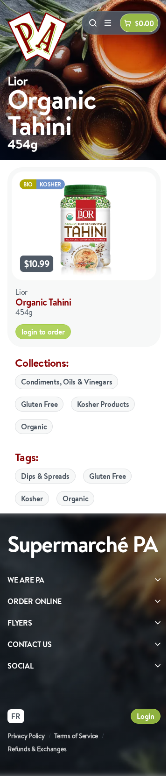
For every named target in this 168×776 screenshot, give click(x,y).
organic (75, 498)
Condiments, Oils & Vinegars (66, 382)
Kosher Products (103, 404)
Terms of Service (76, 735)
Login (145, 716)
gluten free (107, 476)
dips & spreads (45, 476)
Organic (34, 426)
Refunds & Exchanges (36, 749)
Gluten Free (39, 404)
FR (16, 716)
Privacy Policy (26, 735)
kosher (32, 498)
